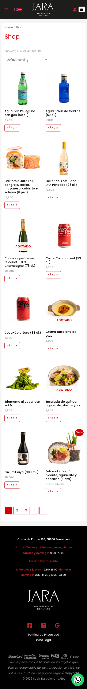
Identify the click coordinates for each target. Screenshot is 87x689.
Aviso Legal (43, 640)
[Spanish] (20, 9)
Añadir (12, 127)
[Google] (57, 625)
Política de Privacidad (43, 635)
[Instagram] (43, 625)
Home (8, 27)
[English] (16, 9)
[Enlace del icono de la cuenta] (75, 9)
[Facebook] (29, 625)
